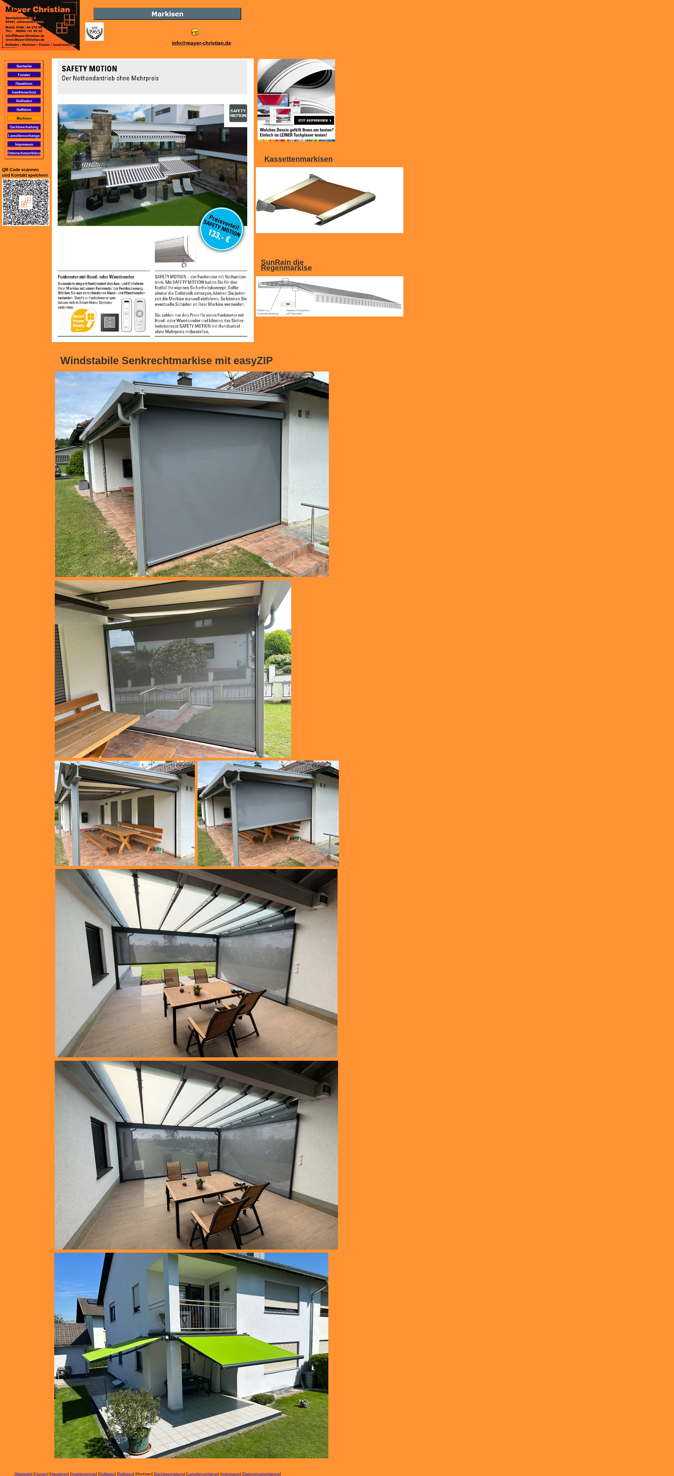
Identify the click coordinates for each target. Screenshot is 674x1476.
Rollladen (107, 1474)
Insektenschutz (83, 1474)
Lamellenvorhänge (202, 1474)
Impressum (230, 1474)
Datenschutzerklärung (261, 1474)
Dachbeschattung (169, 1474)
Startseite (23, 1474)
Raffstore (125, 1474)
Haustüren (59, 1474)
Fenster (40, 1474)
